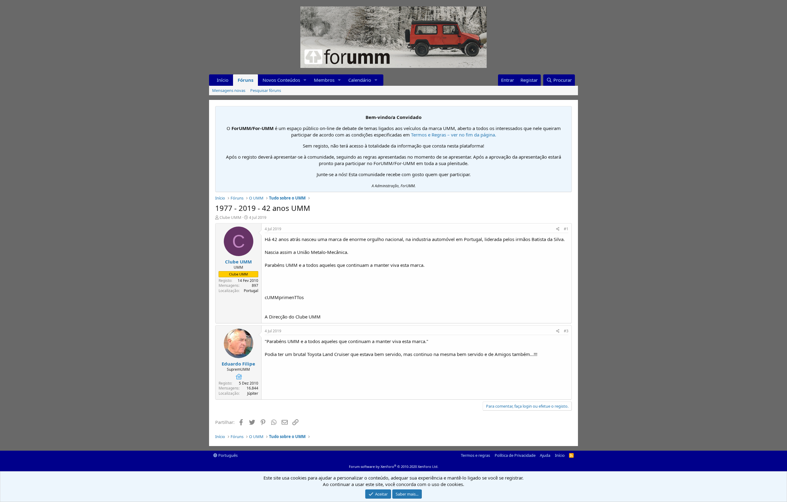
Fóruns (245, 80)
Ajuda (545, 455)
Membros (324, 80)
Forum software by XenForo (393, 466)
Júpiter (252, 393)
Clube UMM (230, 217)
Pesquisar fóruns (265, 90)
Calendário (359, 80)
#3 (566, 331)
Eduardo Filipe (238, 364)
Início (222, 80)
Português (227, 455)
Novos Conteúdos (281, 80)
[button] (305, 80)
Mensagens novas (228, 90)
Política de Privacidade (515, 455)
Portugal (251, 290)
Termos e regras (475, 455)
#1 (566, 228)
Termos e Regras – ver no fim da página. (453, 135)
